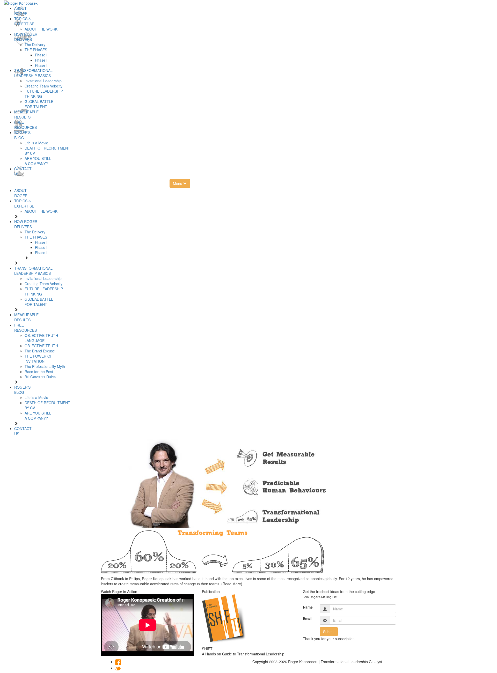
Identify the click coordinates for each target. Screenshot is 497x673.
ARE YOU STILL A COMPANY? (38, 161)
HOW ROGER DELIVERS (25, 37)
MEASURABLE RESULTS (26, 114)
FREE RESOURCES (25, 125)
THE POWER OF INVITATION (39, 358)
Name (307, 607)
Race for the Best (39, 371)
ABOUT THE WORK (41, 29)
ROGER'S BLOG (22, 135)
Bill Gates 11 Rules (40, 376)
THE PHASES (36, 49)
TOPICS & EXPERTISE (24, 21)
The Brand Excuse (40, 350)
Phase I (41, 54)
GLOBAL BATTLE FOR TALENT (39, 104)
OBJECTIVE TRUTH (41, 345)
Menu (178, 183)
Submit (328, 631)
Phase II (41, 60)
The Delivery (35, 44)
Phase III (42, 65)
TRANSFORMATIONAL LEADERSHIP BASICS (33, 73)
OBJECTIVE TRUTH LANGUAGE (41, 338)
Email (307, 618)
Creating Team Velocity (43, 85)
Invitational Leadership (43, 80)
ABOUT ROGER (20, 11)
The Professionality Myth (45, 366)
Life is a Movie (36, 142)
